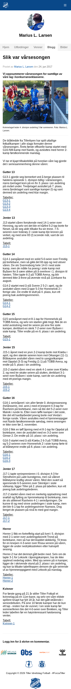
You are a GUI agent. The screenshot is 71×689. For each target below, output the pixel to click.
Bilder (64, 47)
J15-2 (6, 389)
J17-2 (6, 520)
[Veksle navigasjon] (65, 5)
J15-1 (6, 386)
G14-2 (6, 306)
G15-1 (6, 339)
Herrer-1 (8, 577)
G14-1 (6, 303)
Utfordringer (21, 47)
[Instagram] (42, 664)
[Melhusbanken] (8, 652)
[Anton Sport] (44, 652)
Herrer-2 (8, 580)
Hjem (6, 47)
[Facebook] (28, 664)
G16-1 (6, 454)
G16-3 (6, 461)
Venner (38, 47)
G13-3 (6, 206)
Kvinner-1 (9, 623)
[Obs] (26, 652)
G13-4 (6, 209)
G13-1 (6, 200)
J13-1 (6, 246)
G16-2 (6, 457)
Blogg (51, 47)
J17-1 (6, 517)
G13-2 (6, 203)
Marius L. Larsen (23, 66)
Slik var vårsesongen (26, 57)
